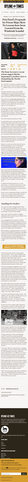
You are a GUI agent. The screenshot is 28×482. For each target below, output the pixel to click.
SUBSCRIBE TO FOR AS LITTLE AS (14, 246)
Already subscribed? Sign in (6, 480)
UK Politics (6, 396)
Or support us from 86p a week (7, 477)
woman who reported (15, 99)
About (2, 442)
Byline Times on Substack (5, 458)
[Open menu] (2, 12)
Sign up (24, 473)
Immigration (10, 394)
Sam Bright (5, 164)
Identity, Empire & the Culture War (18, 16)
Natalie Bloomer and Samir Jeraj (10, 38)
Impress (7, 424)
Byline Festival (3, 455)
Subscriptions (3, 445)
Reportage (6, 16)
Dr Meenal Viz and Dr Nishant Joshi (16, 322)
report (7, 220)
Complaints (3, 448)
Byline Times (3, 453)
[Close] (26, 460)
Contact (2, 443)
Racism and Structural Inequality (18, 394)
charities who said (15, 95)
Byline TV (2, 456)
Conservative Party (4, 394)
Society (2, 396)
